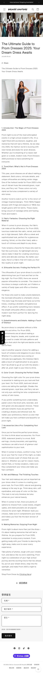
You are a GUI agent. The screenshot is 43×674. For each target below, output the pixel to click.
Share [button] (6, 63)
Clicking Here (25, 574)
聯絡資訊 (33, 668)
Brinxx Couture (14, 664)
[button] (4, 9)
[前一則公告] (4, 2)
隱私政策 (11, 668)
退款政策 (36, 664)
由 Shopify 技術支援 (26, 664)
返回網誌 (23, 583)
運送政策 (26, 668)
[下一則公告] (38, 2)
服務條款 (19, 668)
